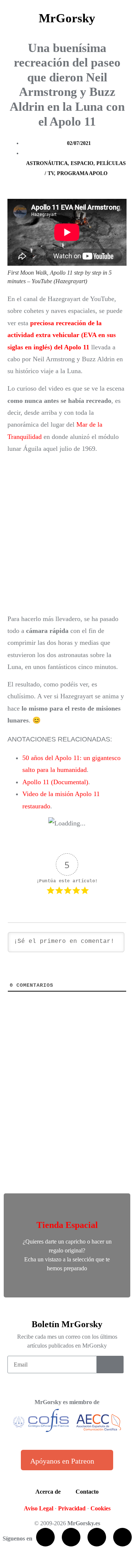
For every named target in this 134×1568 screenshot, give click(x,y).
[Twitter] (71, 1537)
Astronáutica (47, 163)
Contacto (87, 1491)
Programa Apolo (82, 173)
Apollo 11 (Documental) (55, 782)
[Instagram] (122, 1537)
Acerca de (48, 1491)
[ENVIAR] (110, 1364)
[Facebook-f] (45, 1537)
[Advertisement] (67, 534)
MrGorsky (67, 18)
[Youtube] (96, 1537)
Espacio (82, 163)
